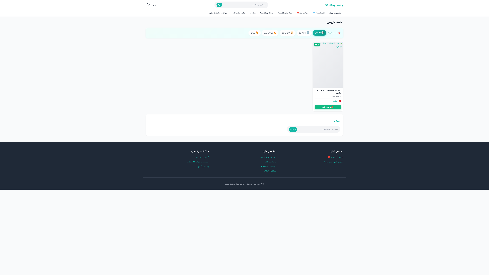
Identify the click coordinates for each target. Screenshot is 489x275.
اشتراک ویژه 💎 (319, 13)
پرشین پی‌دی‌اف (334, 5)
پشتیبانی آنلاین (203, 166)
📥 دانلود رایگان (328, 107)
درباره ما (253, 13)
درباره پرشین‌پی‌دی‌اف (268, 157)
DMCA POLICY (270, 171)
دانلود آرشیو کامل (238, 13)
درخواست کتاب (270, 162)
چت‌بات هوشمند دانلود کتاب (198, 162)
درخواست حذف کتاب (268, 166)
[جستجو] (219, 5)
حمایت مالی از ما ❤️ (335, 157)
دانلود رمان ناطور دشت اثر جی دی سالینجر (329, 92)
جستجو (293, 129)
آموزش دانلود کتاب (202, 157)
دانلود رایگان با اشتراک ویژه (333, 162)
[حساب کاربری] (154, 5)
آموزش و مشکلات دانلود (218, 13)
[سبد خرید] (148, 5)
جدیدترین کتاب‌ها (267, 13)
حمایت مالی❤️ (302, 13)
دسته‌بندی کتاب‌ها (285, 13)
